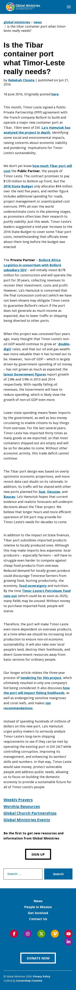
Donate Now (38, 958)
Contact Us (38, 919)
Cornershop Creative (29, 980)
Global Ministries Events (27, 819)
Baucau (9, 496)
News (38, 901)
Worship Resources (22, 806)
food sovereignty (33, 586)
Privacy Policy (41, 976)
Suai (42, 492)
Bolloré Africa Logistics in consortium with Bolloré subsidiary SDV (32, 265)
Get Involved (38, 913)
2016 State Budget (18, 186)
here (55, 94)
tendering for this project (41, 678)
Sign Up (38, 854)
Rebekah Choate (21, 80)
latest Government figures (25, 374)
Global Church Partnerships (30, 813)
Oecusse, (54, 492)
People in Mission (38, 907)
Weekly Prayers (18, 799)
